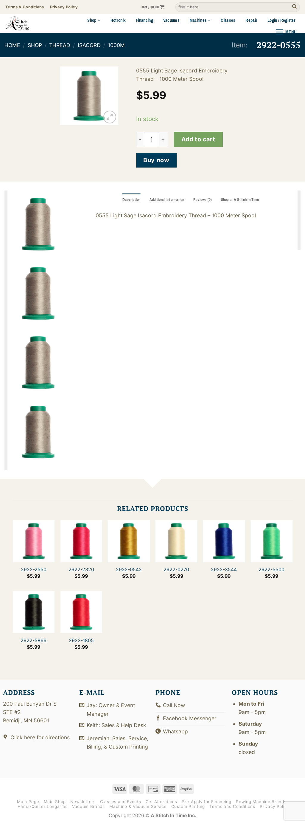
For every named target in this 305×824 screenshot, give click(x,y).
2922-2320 (81, 569)
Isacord (89, 45)
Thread (59, 45)
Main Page (28, 801)
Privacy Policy (274, 806)
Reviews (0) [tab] (202, 199)
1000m (116, 45)
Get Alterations (161, 801)
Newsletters (82, 801)
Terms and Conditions (232, 806)
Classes (228, 20)
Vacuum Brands (88, 806)
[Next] (109, 96)
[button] (153, 7)
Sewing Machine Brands (261, 801)
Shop (91, 20)
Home (12, 45)
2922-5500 (271, 569)
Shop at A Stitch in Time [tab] (240, 199)
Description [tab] (131, 199)
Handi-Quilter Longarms (43, 806)
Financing (144, 20)
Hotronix (118, 20)
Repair (251, 20)
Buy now (156, 160)
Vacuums (171, 20)
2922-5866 (33, 640)
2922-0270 (176, 569)
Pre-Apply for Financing (206, 801)
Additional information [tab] (167, 199)
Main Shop (55, 801)
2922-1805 (81, 640)
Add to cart (198, 139)
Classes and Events (120, 801)
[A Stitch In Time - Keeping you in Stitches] (25, 23)
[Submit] (294, 7)
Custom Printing (188, 806)
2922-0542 (129, 569)
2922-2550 (33, 569)
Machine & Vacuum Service (137, 806)
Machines (198, 20)
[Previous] (68, 96)
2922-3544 (224, 569)
